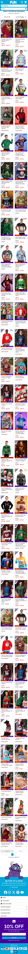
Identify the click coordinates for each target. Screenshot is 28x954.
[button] (25, 2)
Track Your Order (7, 903)
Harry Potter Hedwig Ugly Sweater (6, 544)
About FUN (3, 916)
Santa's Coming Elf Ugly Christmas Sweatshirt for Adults (20, 545)
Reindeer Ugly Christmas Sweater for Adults (6, 461)
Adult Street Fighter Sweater (6, 432)
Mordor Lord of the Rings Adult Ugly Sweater (20, 489)
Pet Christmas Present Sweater (20, 818)
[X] (13, 892)
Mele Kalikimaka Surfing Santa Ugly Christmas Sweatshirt (20, 572)
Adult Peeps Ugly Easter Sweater (19, 69)
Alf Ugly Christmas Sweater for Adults (6, 571)
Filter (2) (6, 17)
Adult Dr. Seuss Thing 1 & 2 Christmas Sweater (7, 349)
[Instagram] (9, 892)
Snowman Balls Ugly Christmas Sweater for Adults (20, 323)
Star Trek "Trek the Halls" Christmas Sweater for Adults (20, 127)
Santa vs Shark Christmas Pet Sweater (7, 764)
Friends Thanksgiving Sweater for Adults (6, 377)
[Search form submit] (25, 9)
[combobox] (12, 9)
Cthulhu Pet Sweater (6, 817)
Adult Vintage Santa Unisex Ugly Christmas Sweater (6, 489)
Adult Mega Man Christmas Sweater (20, 377)
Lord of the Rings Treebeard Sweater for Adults (6, 98)
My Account (6, 900)
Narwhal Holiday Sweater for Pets (19, 764)
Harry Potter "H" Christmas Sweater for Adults (6, 516)
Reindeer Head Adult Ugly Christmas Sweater (6, 40)
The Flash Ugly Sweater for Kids (19, 843)
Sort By (20, 17)
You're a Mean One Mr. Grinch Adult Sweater (20, 210)
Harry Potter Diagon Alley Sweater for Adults (6, 600)
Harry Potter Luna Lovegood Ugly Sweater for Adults (20, 154)
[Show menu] (2, 2)
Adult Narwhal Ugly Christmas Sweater (6, 210)
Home (4, 897)
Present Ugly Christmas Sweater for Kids (6, 711)
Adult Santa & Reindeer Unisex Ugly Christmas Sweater (6, 70)
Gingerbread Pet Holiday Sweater (19, 792)
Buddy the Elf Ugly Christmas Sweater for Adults (20, 294)
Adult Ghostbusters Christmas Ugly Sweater (6, 127)
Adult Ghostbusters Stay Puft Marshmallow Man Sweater (20, 41)
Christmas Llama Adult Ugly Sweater (7, 322)
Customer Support (5, 906)
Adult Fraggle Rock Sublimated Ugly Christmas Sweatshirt (6, 265)
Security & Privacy (5, 910)
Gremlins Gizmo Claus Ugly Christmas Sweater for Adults (20, 182)
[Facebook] (5, 892)
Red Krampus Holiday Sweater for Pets (6, 843)
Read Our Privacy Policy (14, 940)
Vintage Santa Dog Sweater (19, 739)
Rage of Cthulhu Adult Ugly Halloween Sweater (6, 182)
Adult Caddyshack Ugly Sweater (19, 98)
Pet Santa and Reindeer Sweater (5, 739)
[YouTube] (22, 892)
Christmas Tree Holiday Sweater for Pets (20, 711)
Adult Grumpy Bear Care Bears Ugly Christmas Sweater (20, 432)
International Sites (5, 913)
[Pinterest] (18, 892)
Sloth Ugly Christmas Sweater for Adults (20, 404)
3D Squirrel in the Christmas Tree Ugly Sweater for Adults (6, 238)
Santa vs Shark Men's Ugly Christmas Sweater (20, 265)
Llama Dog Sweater (6, 791)
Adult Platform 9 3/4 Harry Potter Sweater (20, 238)
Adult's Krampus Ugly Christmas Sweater (20, 460)
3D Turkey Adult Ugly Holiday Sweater (20, 515)
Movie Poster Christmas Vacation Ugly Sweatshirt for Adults (20, 350)
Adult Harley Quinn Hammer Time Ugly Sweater (6, 294)
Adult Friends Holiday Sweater (6, 404)
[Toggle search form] (22, 2)
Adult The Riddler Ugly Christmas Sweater (5, 154)
